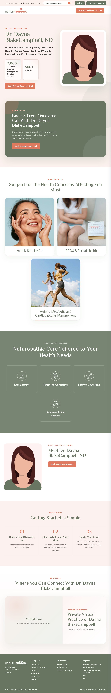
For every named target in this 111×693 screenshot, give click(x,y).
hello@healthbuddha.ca (12, 669)
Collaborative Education (64, 670)
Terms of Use (35, 670)
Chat (6, 667)
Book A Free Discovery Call (90, 10)
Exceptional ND (62, 664)
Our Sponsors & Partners (39, 667)
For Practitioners (96, 3)
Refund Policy (35, 676)
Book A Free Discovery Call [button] (20, 86)
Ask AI (79, 3)
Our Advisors (35, 664)
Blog (84, 675)
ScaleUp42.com (101, 689)
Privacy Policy (35, 673)
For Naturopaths (88, 667)
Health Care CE (62, 667)
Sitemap (33, 679)
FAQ (84, 678)
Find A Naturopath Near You (92, 664)
